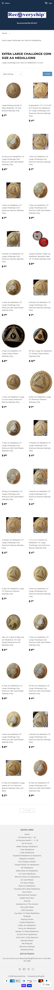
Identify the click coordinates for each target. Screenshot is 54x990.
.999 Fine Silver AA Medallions (27, 877)
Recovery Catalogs (27, 946)
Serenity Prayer (27, 940)
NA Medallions (27, 868)
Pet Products (27, 943)
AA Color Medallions (27, 874)
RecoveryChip (19, 976)
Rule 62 (27, 901)
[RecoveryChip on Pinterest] (28, 970)
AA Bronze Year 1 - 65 (27, 837)
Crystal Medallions (27, 922)
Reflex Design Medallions (27, 846)
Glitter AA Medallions (27, 925)
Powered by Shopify (36, 976)
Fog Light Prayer (27, 907)
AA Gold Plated (27, 880)
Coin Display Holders (27, 862)
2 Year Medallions (27, 853)
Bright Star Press (27, 898)
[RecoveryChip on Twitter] (20, 970)
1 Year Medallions (27, 849)
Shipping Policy (27, 950)
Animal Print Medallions (27, 934)
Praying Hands (27, 919)
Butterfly (27, 916)
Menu (7, 3)
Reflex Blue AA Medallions (27, 871)
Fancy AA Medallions (27, 928)
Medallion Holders (27, 859)
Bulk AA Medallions (27, 886)
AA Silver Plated (27, 883)
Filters (47, 74)
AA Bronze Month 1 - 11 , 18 (27, 840)
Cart (50, 3)
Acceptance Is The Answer (27, 904)
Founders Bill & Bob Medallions (27, 889)
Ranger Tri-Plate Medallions (27, 931)
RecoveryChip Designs (27, 895)
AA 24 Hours (27, 843)
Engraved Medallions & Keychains (27, 856)
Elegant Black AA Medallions (27, 865)
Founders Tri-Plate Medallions (27, 913)
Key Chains (27, 892)
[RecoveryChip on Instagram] (33, 970)
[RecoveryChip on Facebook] (24, 970)
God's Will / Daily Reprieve (27, 937)
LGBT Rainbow (27, 910)
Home (4, 33)
